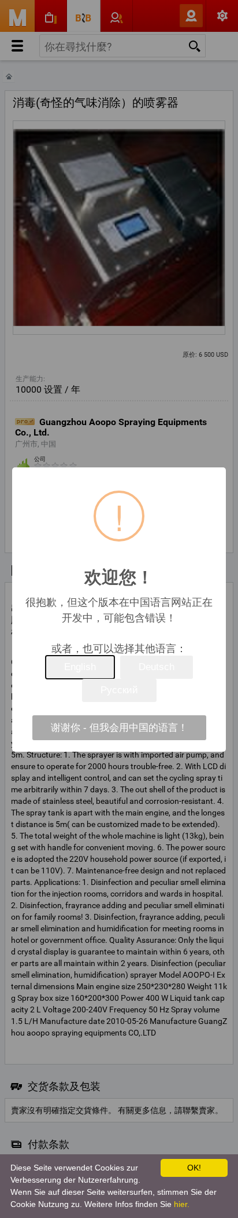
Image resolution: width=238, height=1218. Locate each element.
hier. (181, 1204)
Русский (119, 690)
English (80, 666)
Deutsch (156, 666)
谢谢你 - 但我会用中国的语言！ (119, 727)
